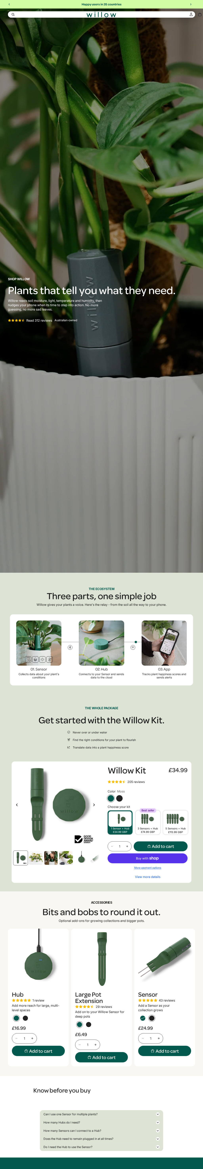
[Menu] (5, 14)
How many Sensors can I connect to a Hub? (72, 1131)
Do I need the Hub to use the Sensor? (67, 1147)
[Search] (13, 14)
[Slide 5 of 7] (81, 858)
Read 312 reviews (39, 320)
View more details (147, 877)
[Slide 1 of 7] (20, 858)
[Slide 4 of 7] (66, 858)
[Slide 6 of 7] (96, 858)
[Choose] (62, 983)
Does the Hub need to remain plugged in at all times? (78, 1139)
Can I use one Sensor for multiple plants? (70, 1114)
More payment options (147, 867)
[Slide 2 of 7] (36, 858)
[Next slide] (190, 4)
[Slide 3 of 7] (51, 858)
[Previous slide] (9, 4)
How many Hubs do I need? (61, 1122)
